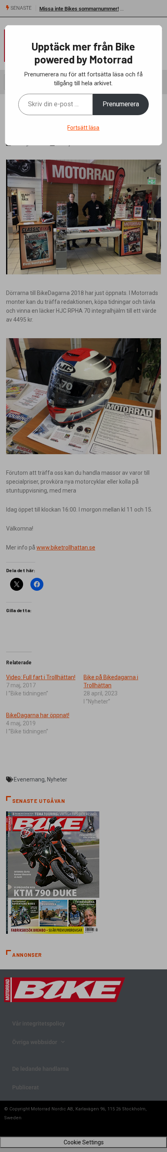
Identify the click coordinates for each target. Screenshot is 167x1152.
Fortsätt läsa (83, 127)
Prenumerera (121, 104)
